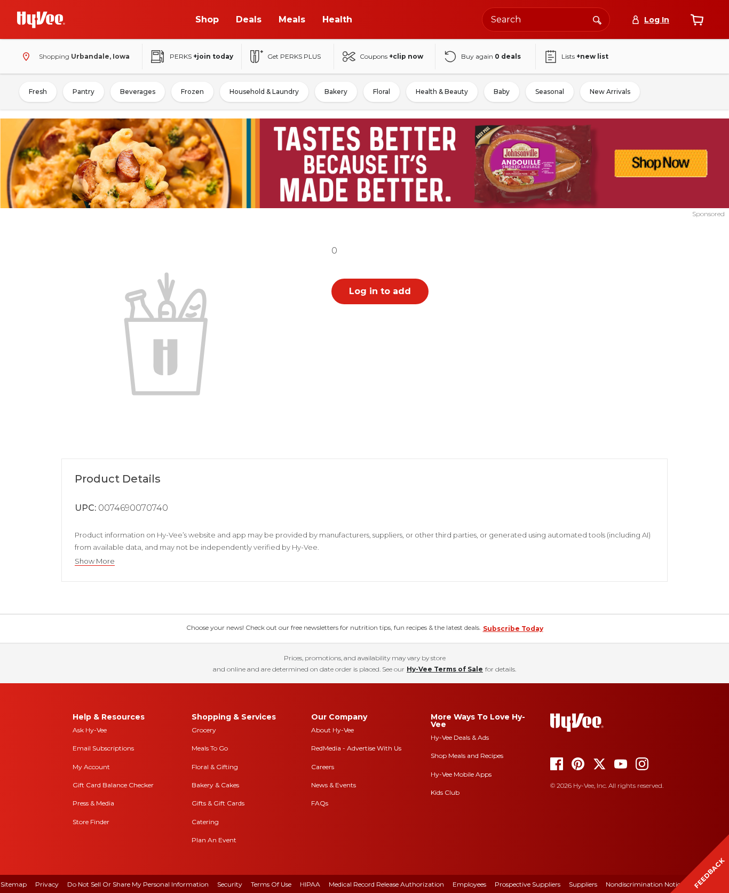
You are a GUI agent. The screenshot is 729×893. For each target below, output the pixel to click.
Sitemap (14, 884)
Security (229, 884)
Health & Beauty (442, 92)
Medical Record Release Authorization (386, 884)
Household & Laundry (264, 92)
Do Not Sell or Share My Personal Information (138, 884)
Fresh (38, 92)
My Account (91, 767)
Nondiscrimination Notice (645, 884)
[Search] (597, 19)
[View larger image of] (168, 332)
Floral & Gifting (215, 767)
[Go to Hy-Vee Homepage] (41, 19)
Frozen (192, 92)
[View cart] (697, 19)
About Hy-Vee (332, 730)
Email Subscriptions (103, 748)
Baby (502, 92)
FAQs (319, 803)
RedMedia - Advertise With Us (356, 748)
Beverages (137, 92)
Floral (381, 92)
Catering (205, 822)
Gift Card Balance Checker (113, 785)
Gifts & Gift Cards (218, 803)
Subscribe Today (513, 629)
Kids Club (445, 792)
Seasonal (549, 92)
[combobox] (546, 19)
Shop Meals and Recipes (467, 756)
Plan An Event (214, 840)
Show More (95, 561)
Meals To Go (210, 748)
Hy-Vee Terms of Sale (445, 669)
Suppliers (583, 884)
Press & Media (93, 803)
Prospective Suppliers (527, 884)
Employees (469, 884)
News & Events (333, 785)
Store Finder (91, 822)
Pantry (83, 92)
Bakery (335, 92)
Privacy (47, 884)
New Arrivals (610, 92)
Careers (322, 767)
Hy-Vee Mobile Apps (461, 774)
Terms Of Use (271, 884)
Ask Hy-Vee (90, 730)
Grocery (204, 730)
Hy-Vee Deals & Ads (460, 737)
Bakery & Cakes (215, 785)
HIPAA (310, 884)
